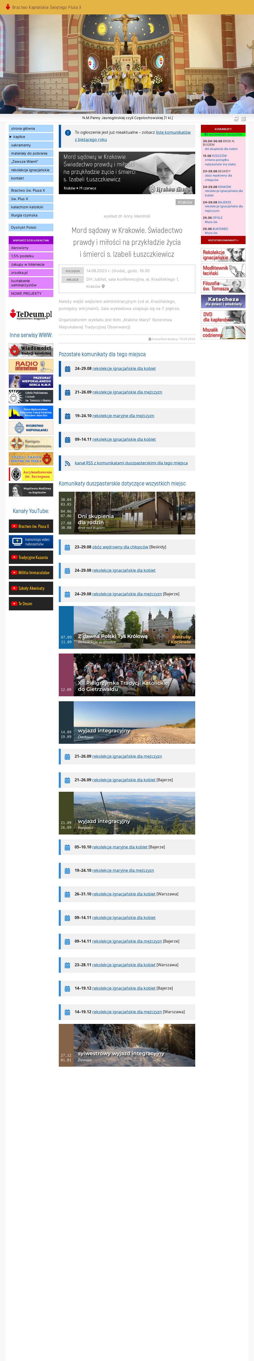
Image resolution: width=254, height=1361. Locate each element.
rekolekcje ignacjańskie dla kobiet (124, 368)
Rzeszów (219, 156)
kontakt (17, 178)
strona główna (23, 128)
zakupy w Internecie (27, 264)
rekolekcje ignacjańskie (30, 170)
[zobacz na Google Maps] (103, 286)
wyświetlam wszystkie (225, 134)
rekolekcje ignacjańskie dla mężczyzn (127, 392)
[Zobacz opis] (127, 536)
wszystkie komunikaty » (223, 240)
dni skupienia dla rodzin (221, 149)
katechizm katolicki (27, 207)
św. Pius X (19, 199)
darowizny (20, 248)
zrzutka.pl (19, 272)
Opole (217, 218)
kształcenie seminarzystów (24, 283)
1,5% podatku (22, 256)
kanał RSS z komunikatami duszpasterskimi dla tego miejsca (131, 463)
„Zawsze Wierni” (24, 161)
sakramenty (21, 145)
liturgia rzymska (24, 215)
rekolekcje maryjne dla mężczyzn (123, 415)
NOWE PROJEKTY (26, 293)
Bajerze (224, 202)
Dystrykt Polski (23, 227)
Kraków (224, 187)
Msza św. (211, 222)
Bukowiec (220, 229)
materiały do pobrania (29, 153)
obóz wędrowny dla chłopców (120, 547)
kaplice (19, 136)
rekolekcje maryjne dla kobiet (120, 847)
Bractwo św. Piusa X (28, 190)
